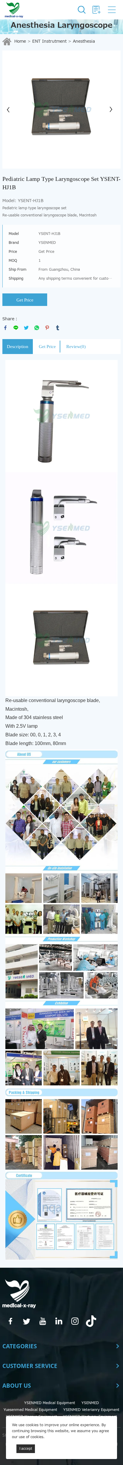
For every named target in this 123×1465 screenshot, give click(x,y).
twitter (26, 328)
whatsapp (37, 328)
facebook (5, 328)
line (16, 328)
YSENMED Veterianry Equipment (91, 1409)
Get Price (24, 300)
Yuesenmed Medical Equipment (30, 1409)
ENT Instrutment (49, 41)
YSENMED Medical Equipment (49, 1403)
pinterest (47, 328)
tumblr (58, 328)
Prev (10, 109)
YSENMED (90, 1403)
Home (20, 41)
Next (113, 109)
